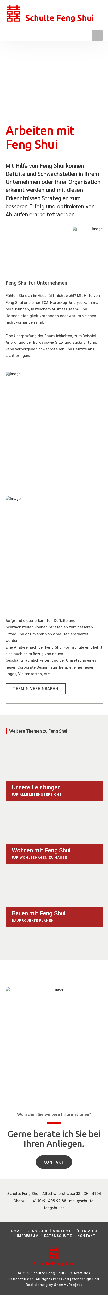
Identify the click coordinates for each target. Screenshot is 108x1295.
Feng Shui (37, 1230)
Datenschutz (58, 1235)
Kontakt (54, 1162)
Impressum (28, 1235)
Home (16, 1230)
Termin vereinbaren (35, 688)
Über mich (87, 1230)
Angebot (62, 1230)
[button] (97, 35)
